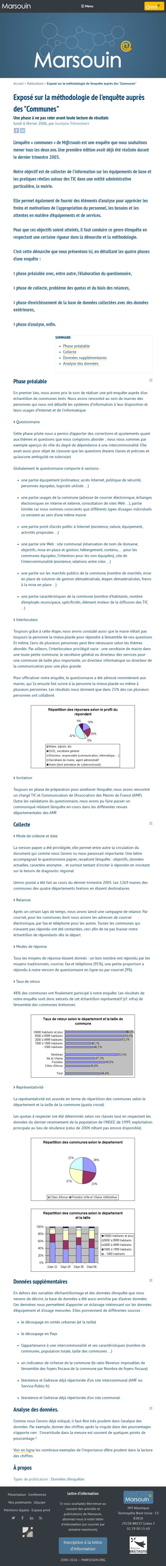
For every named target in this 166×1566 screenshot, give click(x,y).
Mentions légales (16, 1510)
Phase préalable (76, 346)
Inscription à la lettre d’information (83, 1545)
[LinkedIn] (22, 130)
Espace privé (41, 1510)
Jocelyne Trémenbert (72, 123)
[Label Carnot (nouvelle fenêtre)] (28, 1532)
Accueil (18, 84)
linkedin (31, 1518)
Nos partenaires (20, 1502)
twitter (13, 1518)
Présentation (17, 1495)
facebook (22, 1518)
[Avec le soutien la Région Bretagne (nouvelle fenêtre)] (138, 1545)
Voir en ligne (24, 1450)
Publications (35, 84)
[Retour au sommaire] (151, 380)
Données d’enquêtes (68, 1479)
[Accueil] (16, 6)
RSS (40, 1518)
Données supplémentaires (85, 358)
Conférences (37, 1495)
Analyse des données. (81, 363)
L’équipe (39, 1502)
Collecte (69, 352)
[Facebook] (16, 130)
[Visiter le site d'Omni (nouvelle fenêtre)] (154, 6)
